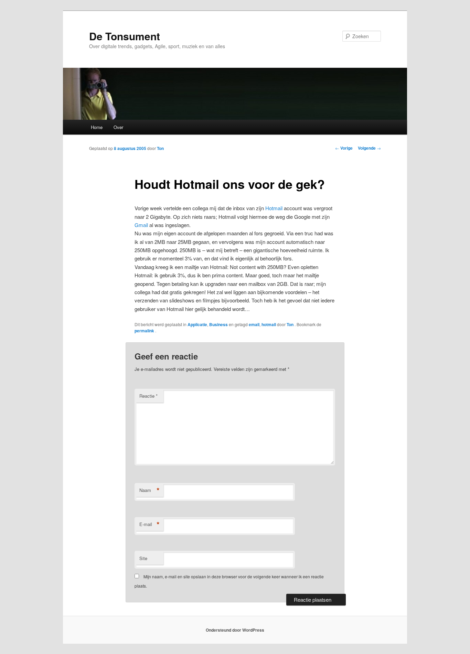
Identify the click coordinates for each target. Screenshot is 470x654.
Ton (160, 148)
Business (218, 324)
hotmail (268, 324)
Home (97, 127)
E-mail (149, 524)
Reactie (148, 396)
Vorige (344, 148)
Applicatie (197, 324)
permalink (145, 331)
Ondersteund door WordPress (235, 630)
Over (118, 127)
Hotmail (273, 208)
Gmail (141, 224)
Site (143, 558)
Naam (149, 490)
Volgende (369, 148)
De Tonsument (124, 36)
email (254, 324)
